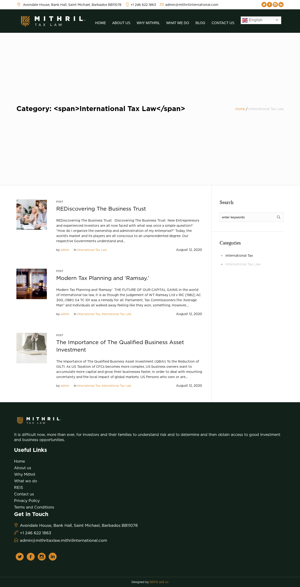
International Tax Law (92, 249)
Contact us (24, 494)
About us (22, 468)
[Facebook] (269, 4)
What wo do (25, 481)
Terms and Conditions (34, 507)
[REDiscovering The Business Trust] (31, 214)
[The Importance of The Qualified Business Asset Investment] (31, 347)
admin (65, 249)
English (255, 20)
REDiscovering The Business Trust (101, 209)
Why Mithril (24, 474)
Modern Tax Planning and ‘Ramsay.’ (102, 278)
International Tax (88, 314)
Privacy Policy (27, 500)
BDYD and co (159, 581)
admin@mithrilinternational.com (191, 4)
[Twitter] (264, 4)
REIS (18, 487)
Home (240, 109)
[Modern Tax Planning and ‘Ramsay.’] (31, 283)
